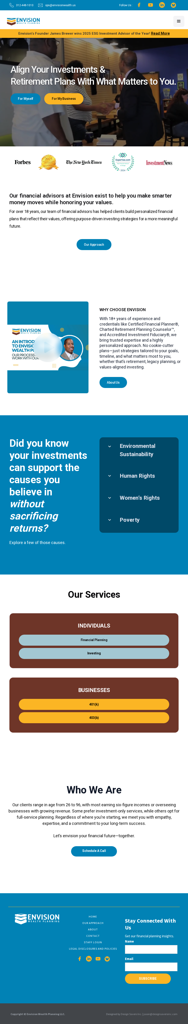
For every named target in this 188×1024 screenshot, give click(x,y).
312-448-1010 (24, 5)
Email (129, 959)
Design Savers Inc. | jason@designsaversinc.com (149, 1014)
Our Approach (93, 923)
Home (93, 916)
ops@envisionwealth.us (60, 5)
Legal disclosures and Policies (93, 948)
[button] (178, 21)
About (93, 929)
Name (129, 941)
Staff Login (93, 942)
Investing (94, 653)
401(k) (94, 704)
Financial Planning (94, 640)
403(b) (94, 718)
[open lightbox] (47, 347)
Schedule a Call (94, 851)
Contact (93, 936)
